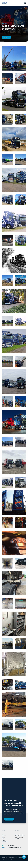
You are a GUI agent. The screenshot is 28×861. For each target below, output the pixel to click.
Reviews (3, 838)
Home (3, 834)
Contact (3, 840)
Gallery (3, 837)
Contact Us (8, 819)
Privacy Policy (4, 857)
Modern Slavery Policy (13, 857)
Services (3, 835)
